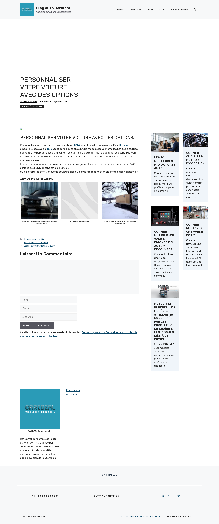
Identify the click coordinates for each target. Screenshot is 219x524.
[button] (195, 9)
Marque (121, 9)
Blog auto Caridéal (53, 8)
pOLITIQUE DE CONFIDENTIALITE (141, 517)
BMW (77, 145)
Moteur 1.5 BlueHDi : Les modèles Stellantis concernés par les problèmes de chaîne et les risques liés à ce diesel (164, 321)
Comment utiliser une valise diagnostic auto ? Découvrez (164, 240)
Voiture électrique (179, 9)
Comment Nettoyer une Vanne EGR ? (194, 230)
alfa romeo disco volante (36, 242)
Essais (150, 9)
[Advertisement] (109, 42)
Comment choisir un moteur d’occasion (195, 158)
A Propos (71, 394)
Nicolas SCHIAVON (28, 101)
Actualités (136, 9)
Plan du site (73, 390)
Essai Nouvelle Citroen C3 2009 (39, 245)
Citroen (123, 145)
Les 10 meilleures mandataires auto (165, 163)
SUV (161, 9)
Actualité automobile (32, 106)
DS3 (49, 148)
